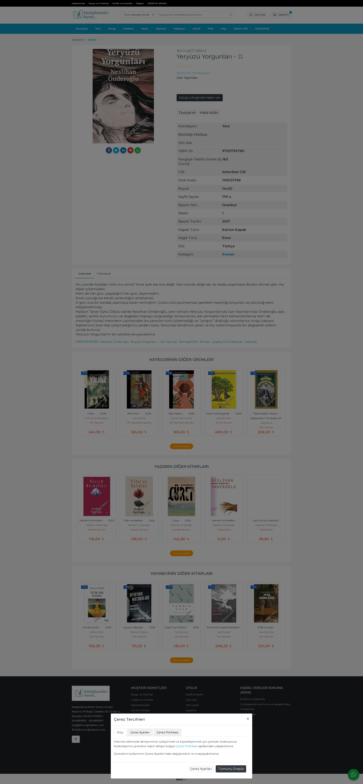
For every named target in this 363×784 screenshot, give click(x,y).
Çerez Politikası (186, 746)
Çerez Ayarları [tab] (140, 732)
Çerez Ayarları (201, 769)
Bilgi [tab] (120, 732)
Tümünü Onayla (231, 769)
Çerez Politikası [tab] (167, 732)
